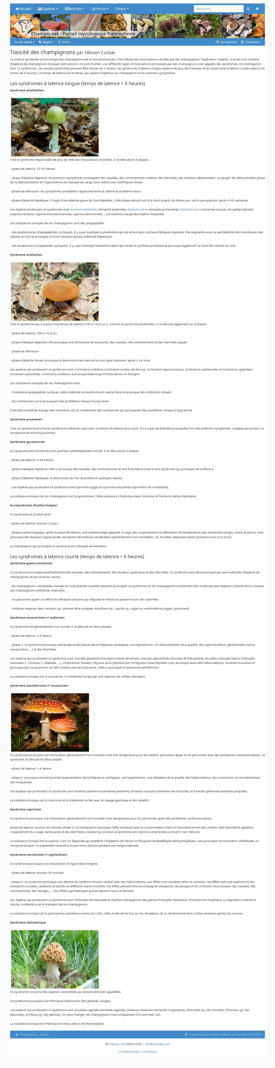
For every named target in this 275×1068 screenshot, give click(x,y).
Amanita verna (137, 209)
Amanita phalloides (84, 209)
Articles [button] (75, 8)
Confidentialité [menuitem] (128, 1051)
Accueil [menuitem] (25, 8)
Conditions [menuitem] (149, 1051)
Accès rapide (23, 42)
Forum (44, 1034)
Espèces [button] (48, 8)
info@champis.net (157, 1044)
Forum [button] (100, 8)
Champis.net (28, 1034)
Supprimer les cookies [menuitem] (203, 1034)
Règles (47, 42)
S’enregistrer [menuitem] (228, 42)
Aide (64, 42)
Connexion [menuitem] (252, 42)
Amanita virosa (190, 209)
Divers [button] (120, 8)
